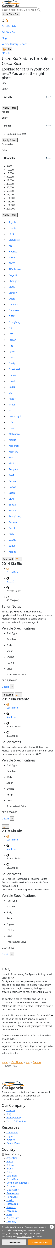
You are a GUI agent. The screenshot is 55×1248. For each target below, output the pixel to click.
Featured (8, 559)
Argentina (11, 1158)
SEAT (11, 498)
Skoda (12, 504)
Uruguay (11, 1221)
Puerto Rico (12, 1218)
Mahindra (14, 434)
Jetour (12, 398)
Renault (13, 481)
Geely (12, 363)
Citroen (13, 292)
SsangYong (15, 516)
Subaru (13, 522)
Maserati (14, 445)
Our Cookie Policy (24, 1236)
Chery (12, 286)
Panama (11, 1207)
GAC (11, 357)
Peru (9, 1214)
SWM (12, 534)
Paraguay (11, 1211)
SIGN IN (6, 53)
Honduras (12, 1196)
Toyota (12, 222)
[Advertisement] (28, 1075)
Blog (4, 38)
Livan (12, 428)
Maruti (12, 440)
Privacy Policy (13, 1117)
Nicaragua (12, 1203)
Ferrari (12, 339)
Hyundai (13, 251)
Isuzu (12, 387)
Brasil (9, 1168)
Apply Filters (9, 107)
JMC (11, 410)
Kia (10, 245)
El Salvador (12, 1189)
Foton (12, 351)
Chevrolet (14, 239)
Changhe (14, 281)
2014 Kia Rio (12, 563)
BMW (12, 263)
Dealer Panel (13, 1143)
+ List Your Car (11, 14)
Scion (12, 492)
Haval (12, 381)
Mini (11, 463)
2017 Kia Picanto (15, 699)
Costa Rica (12, 1179)
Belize (9, 1161)
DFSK (12, 316)
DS (10, 328)
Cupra (12, 298)
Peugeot (13, 469)
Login (9, 1136)
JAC (10, 392)
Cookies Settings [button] (14, 1242)
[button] (52, 1227)
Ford (11, 234)
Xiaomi (12, 551)
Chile (9, 1172)
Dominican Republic (17, 1182)
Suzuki (12, 528)
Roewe (12, 487)
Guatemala (12, 1193)
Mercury (13, 451)
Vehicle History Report (14, 44)
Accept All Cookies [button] (40, 1242)
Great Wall (14, 369)
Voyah (12, 540)
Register (11, 1139)
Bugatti (13, 275)
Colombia (11, 1175)
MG (11, 457)
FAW (11, 334)
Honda (12, 228)
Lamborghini (16, 416)
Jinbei (12, 404)
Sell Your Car (9, 32)
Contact (10, 1110)
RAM (11, 475)
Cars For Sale (9, 26)
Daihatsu (14, 310)
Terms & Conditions (17, 1121)
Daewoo (13, 304)
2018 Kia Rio (12, 830)
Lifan (11, 422)
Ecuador (11, 1186)
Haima (12, 375)
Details (6, 686)
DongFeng (14, 322)
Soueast (13, 510)
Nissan (12, 257)
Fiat (11, 345)
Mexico (10, 1200)
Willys (12, 545)
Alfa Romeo (15, 269)
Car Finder (12, 1132)
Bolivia (10, 1165)
